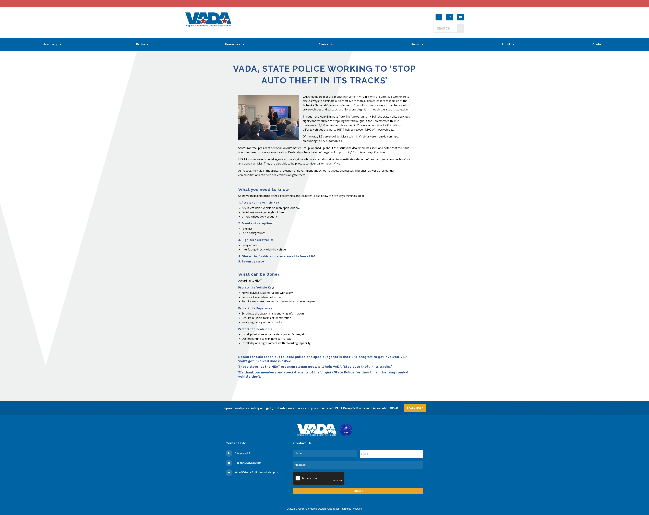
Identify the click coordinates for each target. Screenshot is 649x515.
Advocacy (50, 44)
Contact (598, 44)
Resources (232, 44)
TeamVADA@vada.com (248, 462)
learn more (415, 408)
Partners (142, 44)
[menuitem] (51, 44)
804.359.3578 (242, 453)
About (506, 44)
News (415, 44)
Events (323, 44)
